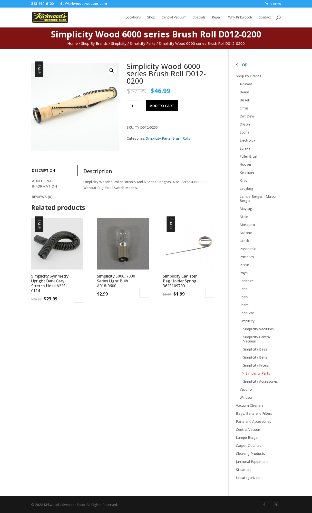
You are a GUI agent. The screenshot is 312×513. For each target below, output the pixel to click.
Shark (244, 297)
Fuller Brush (249, 156)
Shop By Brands (94, 43)
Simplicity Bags (255, 349)
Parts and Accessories (253, 421)
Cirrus (244, 108)
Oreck (244, 240)
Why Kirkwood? (240, 17)
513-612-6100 (42, 3)
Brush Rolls (181, 138)
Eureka (245, 148)
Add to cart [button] (78, 298)
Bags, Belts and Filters (254, 413)
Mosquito (247, 224)
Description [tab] (43, 170)
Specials (199, 17)
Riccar (244, 264)
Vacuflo (246, 389)
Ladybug (246, 188)
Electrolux (247, 140)
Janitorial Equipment (252, 461)
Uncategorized (248, 477)
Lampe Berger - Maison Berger (258, 198)
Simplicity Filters (256, 365)
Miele (244, 216)
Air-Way (246, 84)
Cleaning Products (250, 453)
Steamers (243, 469)
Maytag (246, 208)
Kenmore (247, 172)
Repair (217, 17)
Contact (265, 17)
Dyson (245, 124)
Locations (133, 17)
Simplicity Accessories (260, 381)
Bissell (245, 100)
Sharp (244, 305)
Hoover (245, 164)
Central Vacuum (174, 17)
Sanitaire (247, 281)
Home (72, 43)
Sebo (244, 289)
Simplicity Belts (255, 357)
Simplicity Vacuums (258, 329)
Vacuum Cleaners (249, 405)
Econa (244, 132)
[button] (111, 70)
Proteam (247, 256)
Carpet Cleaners (248, 445)
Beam (244, 92)
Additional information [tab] (44, 183)
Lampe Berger (247, 437)
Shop (151, 17)
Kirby (243, 180)
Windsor (246, 397)
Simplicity (119, 43)
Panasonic (248, 248)
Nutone (246, 232)
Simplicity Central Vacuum (257, 339)
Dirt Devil (247, 116)
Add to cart (162, 105)
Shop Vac (247, 313)
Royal (244, 272)
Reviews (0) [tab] (42, 196)
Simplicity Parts (143, 43)
